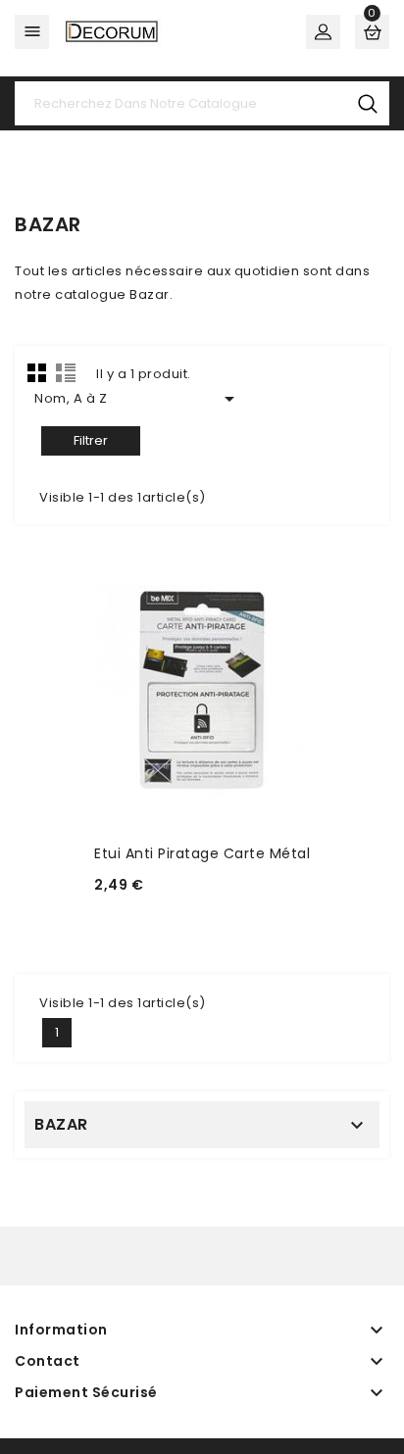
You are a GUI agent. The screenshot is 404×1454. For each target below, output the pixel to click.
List (66, 372)
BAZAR (61, 1124)
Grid (37, 372)
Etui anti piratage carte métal (202, 853)
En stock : (133, 911)
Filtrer (91, 440)
